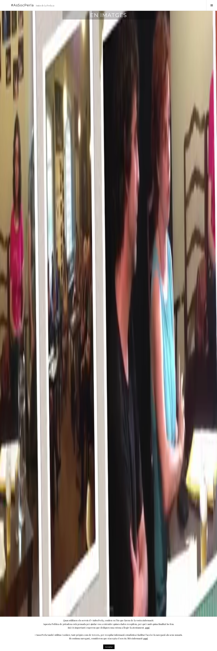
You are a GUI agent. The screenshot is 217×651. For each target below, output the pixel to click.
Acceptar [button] (109, 647)
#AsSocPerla (22, 5)
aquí (147, 627)
